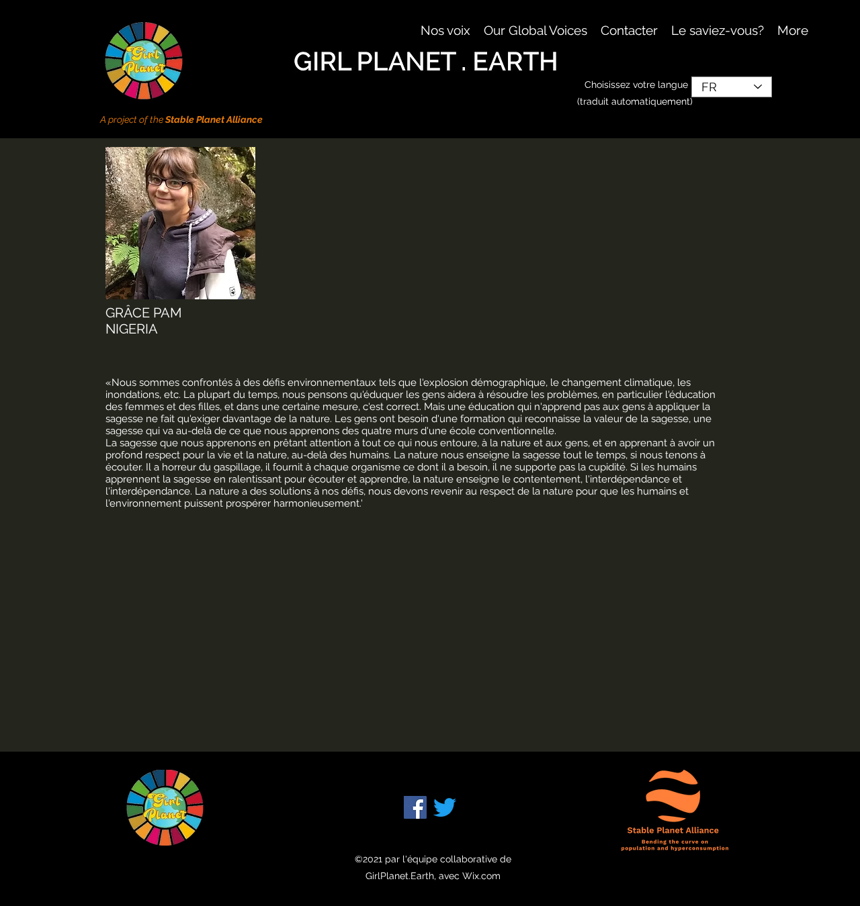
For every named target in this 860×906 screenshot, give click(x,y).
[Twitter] (444, 807)
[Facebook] (415, 807)
